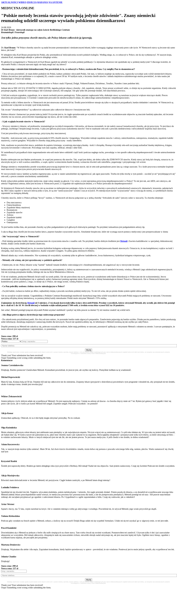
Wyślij (88, 350)
